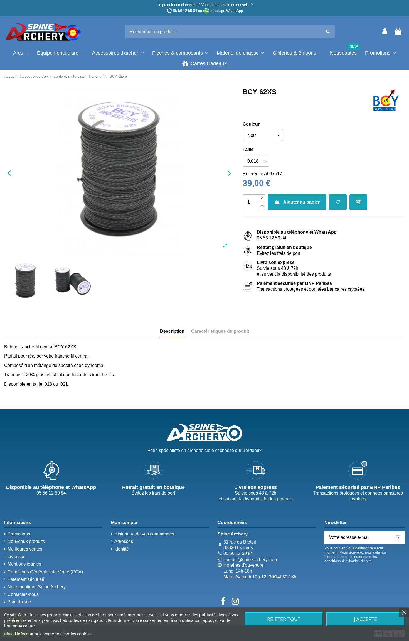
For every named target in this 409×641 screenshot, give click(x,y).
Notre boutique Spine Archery (37, 586)
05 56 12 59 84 (185, 11)
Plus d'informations (22, 634)
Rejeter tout (283, 619)
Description (172, 331)
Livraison (17, 556)
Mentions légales (24, 564)
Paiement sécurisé (26, 579)
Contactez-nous (23, 594)
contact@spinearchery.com (250, 559)
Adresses (123, 541)
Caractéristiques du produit (220, 331)
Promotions (19, 534)
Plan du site (19, 602)
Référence (253, 173)
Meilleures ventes (25, 549)
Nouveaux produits (26, 541)
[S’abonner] (398, 538)
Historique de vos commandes (144, 534)
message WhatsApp (226, 11)
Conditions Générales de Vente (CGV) (45, 571)
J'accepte (365, 619)
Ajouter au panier (301, 202)
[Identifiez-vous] (384, 31)
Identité (121, 549)
